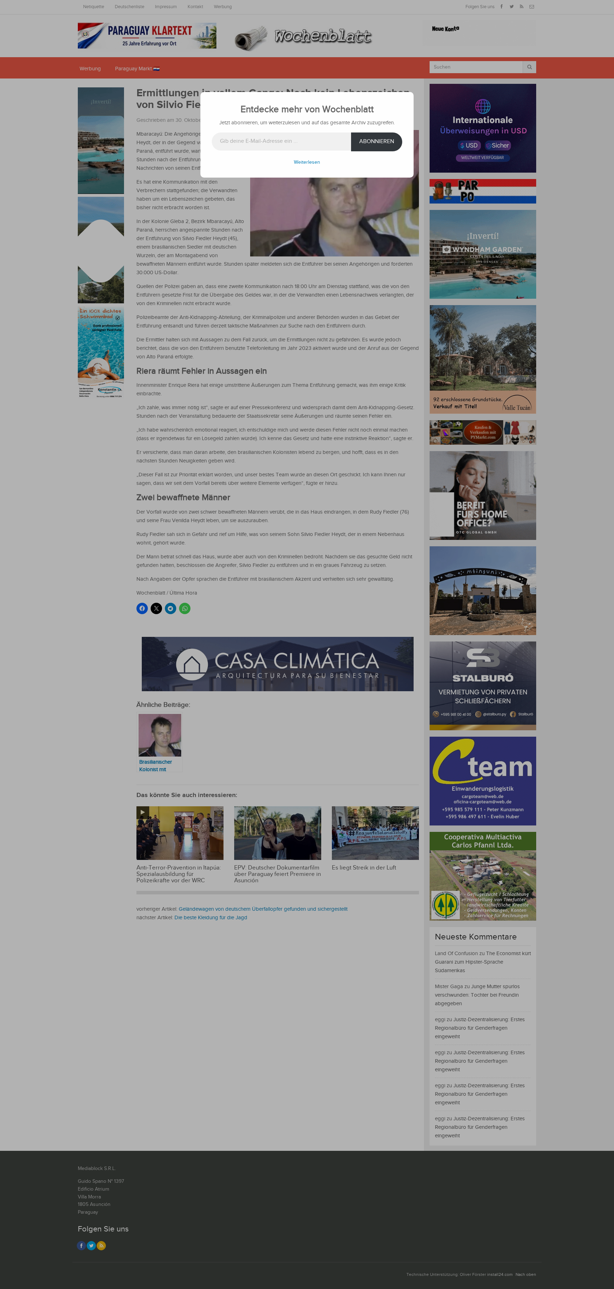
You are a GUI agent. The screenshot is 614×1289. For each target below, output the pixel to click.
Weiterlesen (307, 162)
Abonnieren (376, 141)
